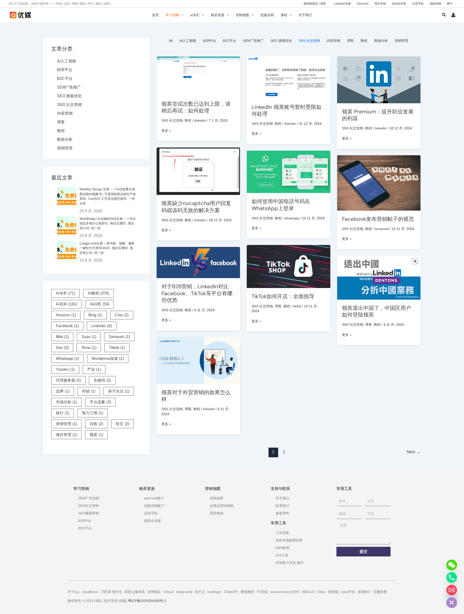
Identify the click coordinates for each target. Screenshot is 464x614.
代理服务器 (68, 380)
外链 (88, 391)
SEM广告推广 (69, 87)
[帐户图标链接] (453, 15)
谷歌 (96, 424)
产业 (94, 369)
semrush (119, 337)
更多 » (166, 130)
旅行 (62, 413)
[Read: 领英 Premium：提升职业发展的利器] (378, 79)
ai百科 (66, 304)
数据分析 (64, 139)
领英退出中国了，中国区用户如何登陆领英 (376, 311)
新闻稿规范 (311, 3)
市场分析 (66, 402)
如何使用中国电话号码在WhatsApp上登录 (281, 205)
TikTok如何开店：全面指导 (283, 296)
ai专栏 (65, 293)
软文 (122, 424)
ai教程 (98, 293)
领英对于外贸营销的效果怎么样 (196, 396)
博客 (61, 122)
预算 (96, 435)
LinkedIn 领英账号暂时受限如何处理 (286, 111)
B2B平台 (64, 70)
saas (88, 337)
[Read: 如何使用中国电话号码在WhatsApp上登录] (288, 171)
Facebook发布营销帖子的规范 (378, 218)
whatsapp (67, 358)
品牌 (62, 391)
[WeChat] (451, 565)
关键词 (102, 380)
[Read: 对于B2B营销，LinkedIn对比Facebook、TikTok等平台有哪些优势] (198, 262)
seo (62, 348)
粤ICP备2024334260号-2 (147, 601)
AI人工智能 (66, 61)
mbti (62, 337)
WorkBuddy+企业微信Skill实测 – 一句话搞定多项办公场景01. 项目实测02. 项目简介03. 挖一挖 (108, 223)
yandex (65, 369)
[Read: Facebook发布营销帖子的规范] (378, 183)
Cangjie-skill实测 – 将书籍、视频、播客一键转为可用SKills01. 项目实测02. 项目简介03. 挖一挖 (107, 248)
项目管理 (66, 435)
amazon (66, 315)
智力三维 (92, 413)
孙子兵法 (118, 391)
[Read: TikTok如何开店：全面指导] (288, 266)
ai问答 (99, 304)
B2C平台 (64, 78)
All (171, 41)
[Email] (451, 590)
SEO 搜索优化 (69, 96)
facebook (67, 326)
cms (122, 315)
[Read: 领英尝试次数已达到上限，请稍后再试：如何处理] (198, 75)
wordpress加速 (108, 358)
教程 (61, 131)
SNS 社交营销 (69, 105)
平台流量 (100, 402)
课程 (323, 3)
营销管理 (64, 148)
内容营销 (64, 113)
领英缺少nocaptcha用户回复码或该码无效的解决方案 (196, 207)
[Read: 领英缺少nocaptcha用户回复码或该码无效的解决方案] (198, 171)
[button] (181, 15)
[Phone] (451, 577)
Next (413, 452)
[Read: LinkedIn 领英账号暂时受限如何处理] (288, 77)
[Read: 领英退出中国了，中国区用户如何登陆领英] (378, 277)
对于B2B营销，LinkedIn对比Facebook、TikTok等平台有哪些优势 (196, 293)
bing (95, 315)
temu (88, 348)
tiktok (117, 348)
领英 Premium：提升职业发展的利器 (377, 115)
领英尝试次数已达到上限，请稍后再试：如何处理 (196, 107)
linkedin (101, 326)
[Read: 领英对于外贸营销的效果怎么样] (198, 360)
